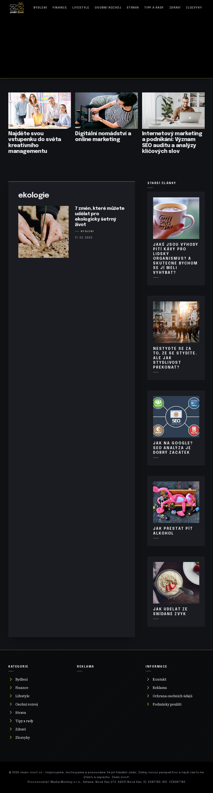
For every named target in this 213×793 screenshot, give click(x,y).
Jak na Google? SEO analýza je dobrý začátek (173, 448)
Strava (133, 7)
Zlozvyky (194, 7)
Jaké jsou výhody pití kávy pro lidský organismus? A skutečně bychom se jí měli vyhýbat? (176, 259)
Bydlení (40, 7)
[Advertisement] (106, 45)
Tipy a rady (154, 7)
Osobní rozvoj (108, 7)
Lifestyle (80, 7)
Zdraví (175, 7)
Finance (60, 7)
